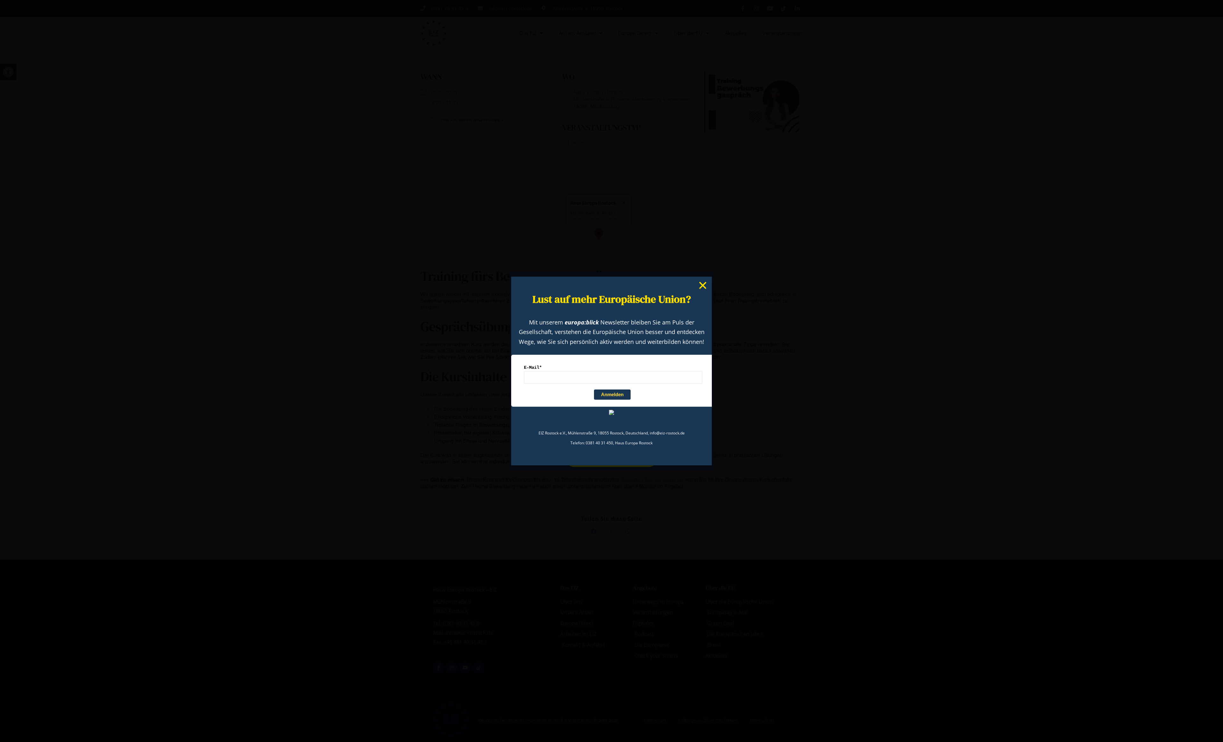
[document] (611, 371)
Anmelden (612, 394)
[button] (703, 285)
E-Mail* (533, 367)
